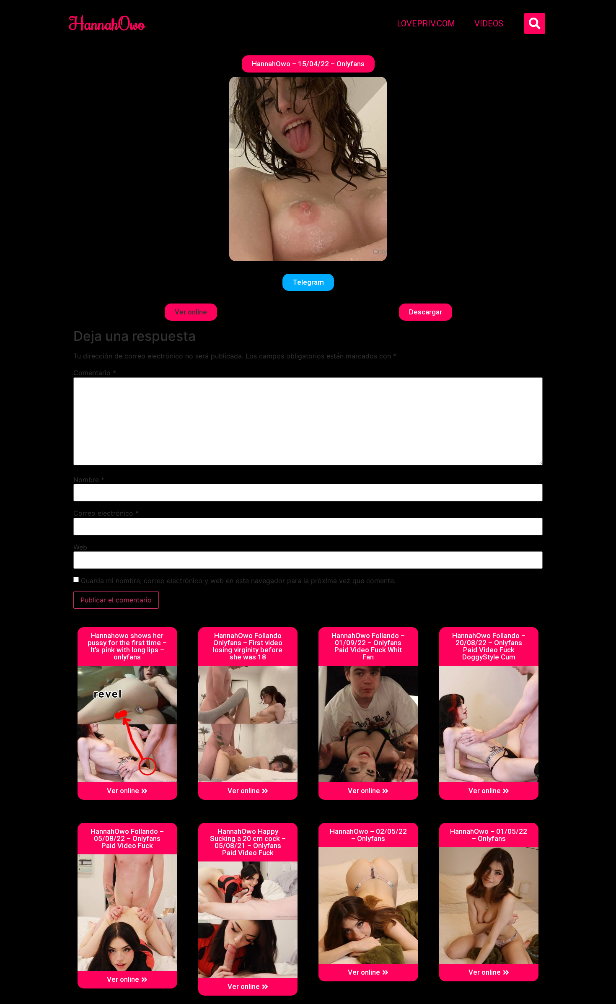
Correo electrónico (106, 513)
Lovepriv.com (426, 23)
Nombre (88, 479)
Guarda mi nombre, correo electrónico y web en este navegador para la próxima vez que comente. (238, 580)
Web (80, 547)
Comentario (94, 372)
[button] (308, 64)
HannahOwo (107, 23)
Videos (488, 23)
